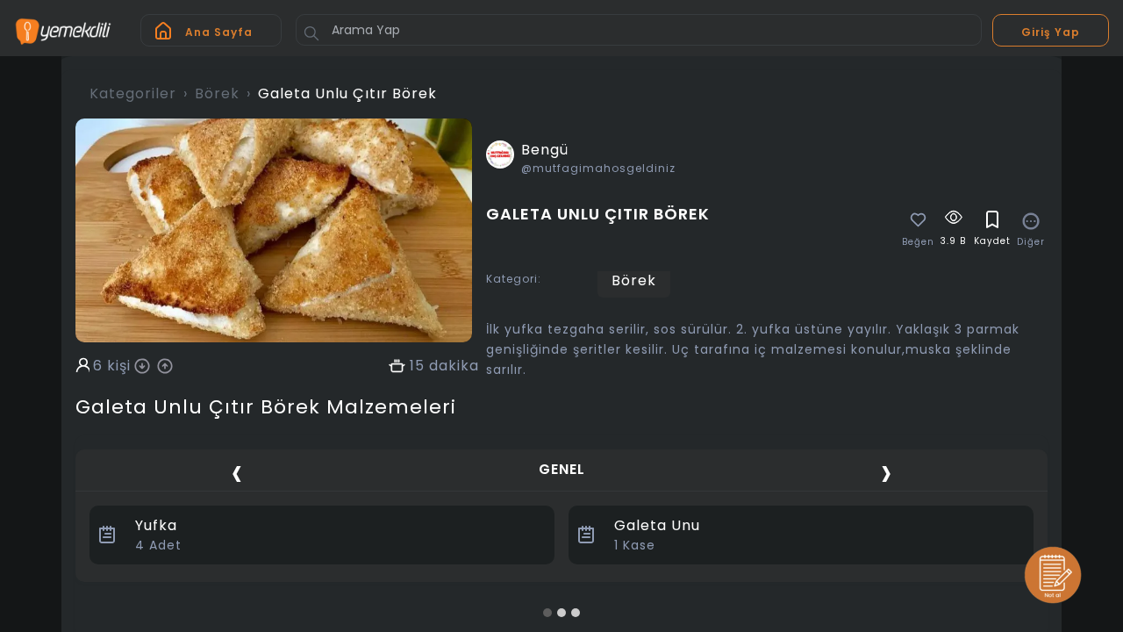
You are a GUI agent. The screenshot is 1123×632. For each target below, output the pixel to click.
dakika (454, 366)
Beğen (918, 242)
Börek (217, 93)
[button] (547, 612)
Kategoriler (132, 93)
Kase (634, 545)
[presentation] (237, 472)
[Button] (311, 33)
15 (417, 366)
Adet (158, 545)
